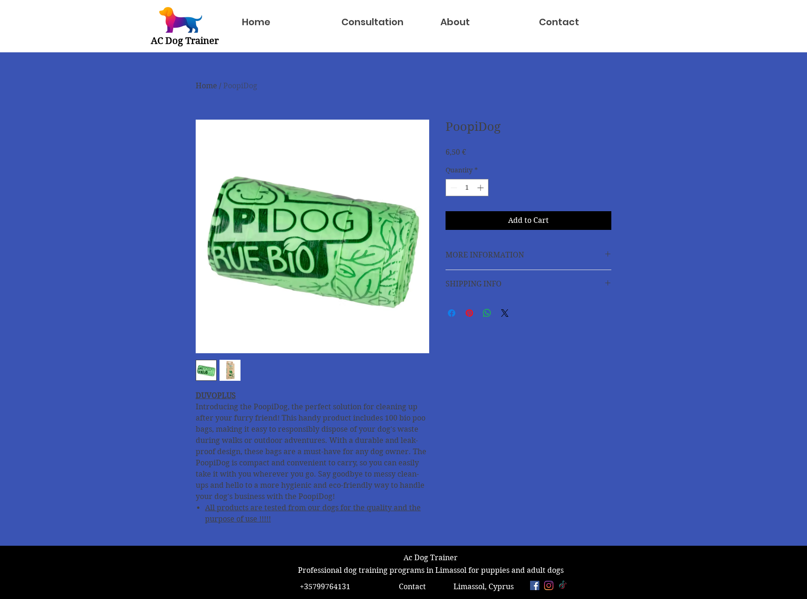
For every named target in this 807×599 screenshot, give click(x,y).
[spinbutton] (467, 187)
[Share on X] (504, 313)
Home (206, 85)
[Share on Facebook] (451, 313)
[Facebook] (534, 585)
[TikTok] (562, 585)
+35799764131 (324, 586)
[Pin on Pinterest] (469, 313)
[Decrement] (453, 187)
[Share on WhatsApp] (487, 313)
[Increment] (481, 187)
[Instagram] (548, 585)
